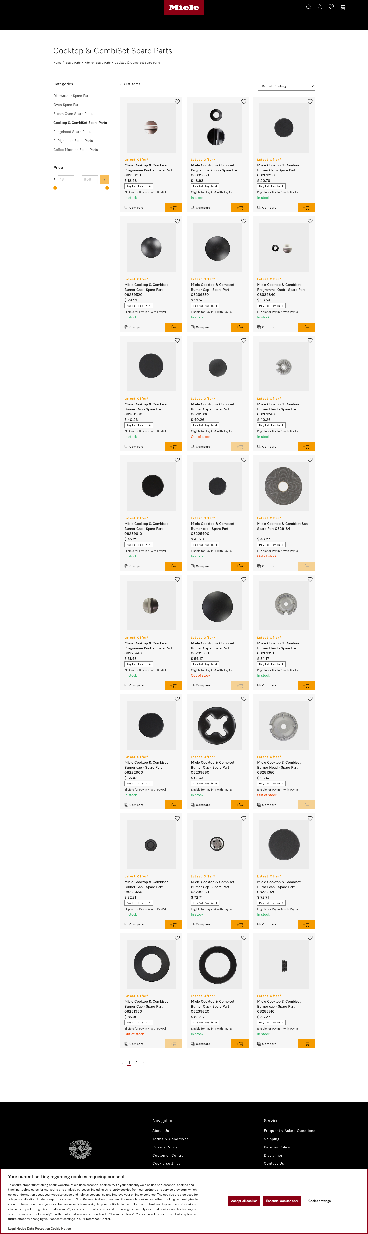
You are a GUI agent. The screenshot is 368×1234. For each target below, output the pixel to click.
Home (57, 63)
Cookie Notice (61, 1228)
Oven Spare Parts (67, 105)
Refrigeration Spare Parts (73, 141)
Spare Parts (73, 63)
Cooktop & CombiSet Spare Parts (80, 123)
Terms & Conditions (170, 1139)
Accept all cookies (244, 1201)
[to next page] (143, 1063)
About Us (160, 1131)
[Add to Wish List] (177, 101)
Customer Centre (168, 1156)
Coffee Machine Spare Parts (75, 150)
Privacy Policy (164, 1147)
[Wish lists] (331, 8)
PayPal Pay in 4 (138, 186)
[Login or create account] (320, 8)
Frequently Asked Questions (289, 1131)
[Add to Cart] (173, 207)
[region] (184, 1201)
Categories (63, 84)
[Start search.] (309, 6)
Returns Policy (277, 1147)
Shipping (271, 1139)
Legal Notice (17, 1228)
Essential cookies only (282, 1201)
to (78, 180)
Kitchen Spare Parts (98, 63)
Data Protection (38, 1228)
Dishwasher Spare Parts (72, 96)
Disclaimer (273, 1156)
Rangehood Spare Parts (72, 132)
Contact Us (274, 1164)
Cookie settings (319, 1201)
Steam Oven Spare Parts (73, 114)
